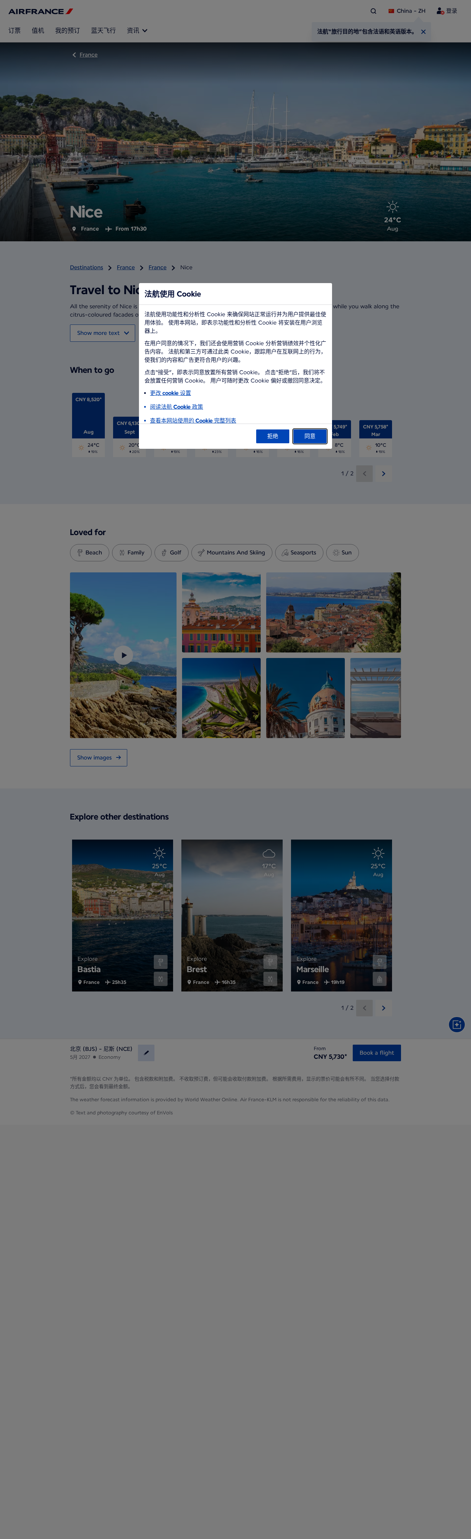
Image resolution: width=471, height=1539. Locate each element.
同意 (309, 436)
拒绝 (272, 436)
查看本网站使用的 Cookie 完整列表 (193, 420)
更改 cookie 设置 (170, 393)
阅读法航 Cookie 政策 (176, 407)
